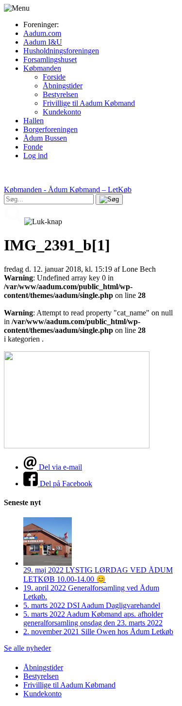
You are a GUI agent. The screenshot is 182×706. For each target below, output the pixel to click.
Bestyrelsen (60, 94)
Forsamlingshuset (50, 59)
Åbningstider (63, 86)
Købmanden (42, 68)
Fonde (33, 147)
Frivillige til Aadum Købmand (89, 103)
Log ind (35, 155)
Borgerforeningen (50, 129)
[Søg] (109, 199)
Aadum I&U (42, 42)
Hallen (33, 120)
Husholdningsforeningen (61, 51)
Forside (54, 77)
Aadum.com (42, 33)
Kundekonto (62, 112)
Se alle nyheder (27, 648)
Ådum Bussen (45, 138)
